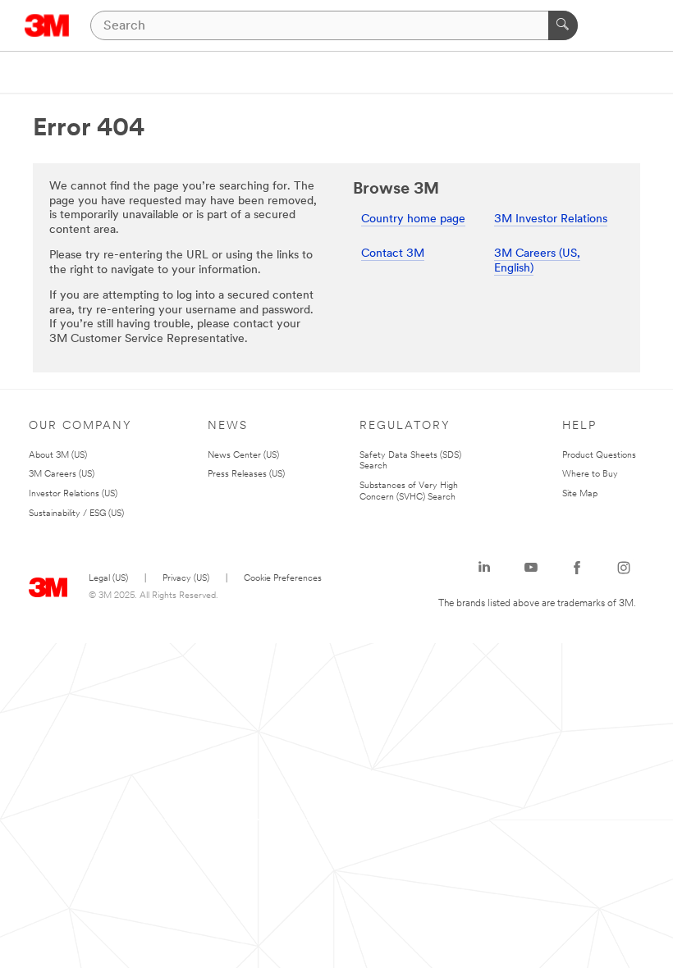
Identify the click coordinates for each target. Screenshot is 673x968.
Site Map (579, 494)
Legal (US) (108, 578)
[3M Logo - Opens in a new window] (47, 25)
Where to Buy (590, 474)
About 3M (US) (58, 455)
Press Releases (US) (246, 474)
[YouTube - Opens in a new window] (531, 567)
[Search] (563, 25)
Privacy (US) (186, 578)
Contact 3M (392, 254)
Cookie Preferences (283, 578)
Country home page (413, 219)
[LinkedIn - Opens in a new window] (484, 567)
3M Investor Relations (550, 219)
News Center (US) (243, 455)
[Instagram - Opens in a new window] (623, 567)
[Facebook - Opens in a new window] (577, 567)
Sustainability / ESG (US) (76, 513)
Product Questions (599, 455)
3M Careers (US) (61, 474)
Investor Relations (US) (73, 494)
